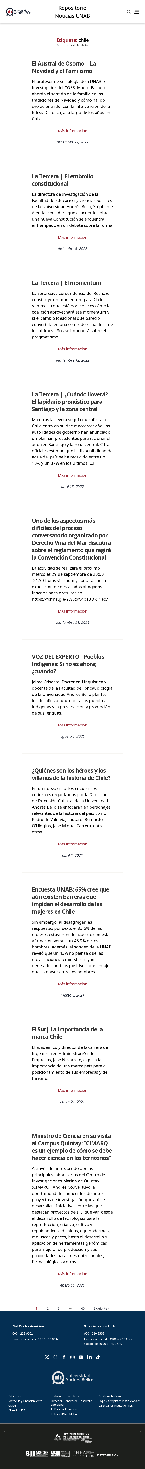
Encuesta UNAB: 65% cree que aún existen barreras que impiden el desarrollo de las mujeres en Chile (70, 900)
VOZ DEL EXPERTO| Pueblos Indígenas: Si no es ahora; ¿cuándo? (68, 664)
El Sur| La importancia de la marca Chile (67, 1032)
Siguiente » (101, 1308)
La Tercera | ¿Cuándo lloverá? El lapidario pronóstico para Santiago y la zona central (70, 401)
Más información (72, 130)
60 (83, 1308)
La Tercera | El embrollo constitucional (62, 179)
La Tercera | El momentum (66, 283)
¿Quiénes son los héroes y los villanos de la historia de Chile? (71, 774)
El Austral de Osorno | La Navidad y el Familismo (64, 67)
